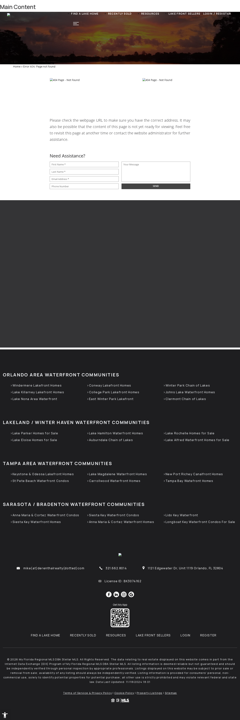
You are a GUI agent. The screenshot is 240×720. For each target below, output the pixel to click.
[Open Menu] (76, 23)
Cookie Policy (124, 693)
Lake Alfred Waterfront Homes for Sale (198, 440)
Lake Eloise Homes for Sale (35, 440)
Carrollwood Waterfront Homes (114, 481)
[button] (5, 715)
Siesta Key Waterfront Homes (37, 522)
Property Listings (149, 693)
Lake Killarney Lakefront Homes (38, 392)
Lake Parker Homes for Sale (35, 433)
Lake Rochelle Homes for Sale (190, 433)
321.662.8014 (116, 568)
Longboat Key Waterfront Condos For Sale (200, 522)
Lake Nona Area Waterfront (35, 399)
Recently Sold (120, 13)
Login (208, 13)
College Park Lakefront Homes (114, 392)
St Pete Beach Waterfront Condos (41, 481)
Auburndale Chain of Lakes (111, 440)
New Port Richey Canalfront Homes (194, 474)
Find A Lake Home (84, 13)
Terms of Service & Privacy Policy (87, 693)
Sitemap (171, 693)
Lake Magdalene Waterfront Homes (118, 474)
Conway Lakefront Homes (110, 385)
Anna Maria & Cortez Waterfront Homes (121, 522)
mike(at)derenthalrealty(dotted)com (53, 568)
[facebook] (109, 594)
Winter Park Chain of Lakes (188, 385)
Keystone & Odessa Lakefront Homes (43, 474)
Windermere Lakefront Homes (37, 385)
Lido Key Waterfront (182, 515)
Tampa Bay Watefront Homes (189, 481)
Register (223, 13)
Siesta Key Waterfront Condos (114, 515)
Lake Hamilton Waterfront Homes (116, 433)
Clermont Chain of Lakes (186, 399)
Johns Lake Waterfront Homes (190, 392)
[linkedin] (116, 594)
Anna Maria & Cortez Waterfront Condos (46, 515)
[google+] (131, 594)
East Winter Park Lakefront (111, 399)
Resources (150, 13)
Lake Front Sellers (184, 13)
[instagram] (124, 594)
